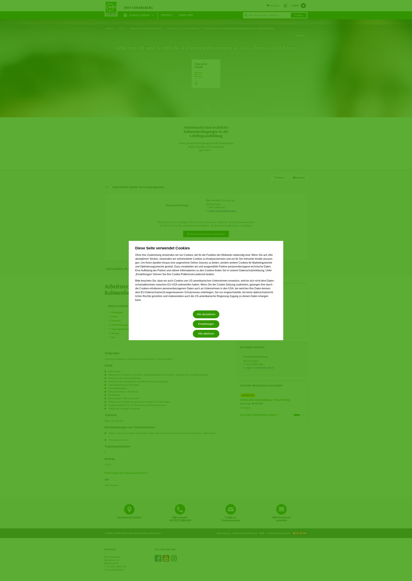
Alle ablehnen (206, 333)
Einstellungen (206, 324)
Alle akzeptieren (206, 314)
